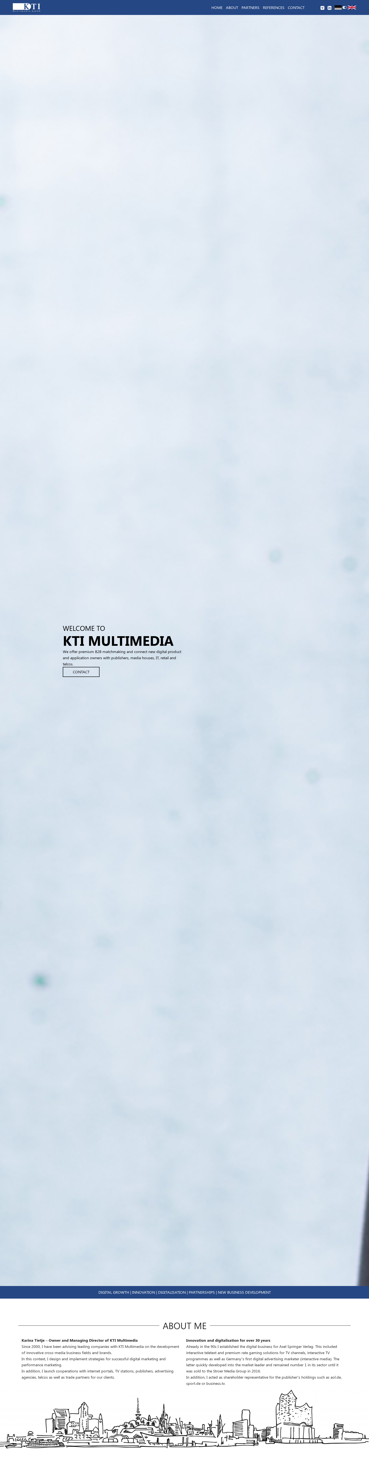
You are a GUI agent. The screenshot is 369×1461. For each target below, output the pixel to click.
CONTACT (81, 671)
